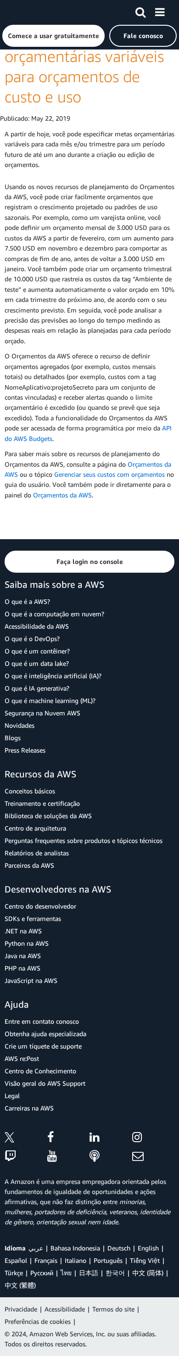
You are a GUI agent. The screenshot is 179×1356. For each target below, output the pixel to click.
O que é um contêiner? (37, 651)
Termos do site (113, 1309)
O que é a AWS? (27, 601)
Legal (12, 1095)
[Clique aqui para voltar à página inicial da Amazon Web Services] (23, 11)
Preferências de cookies (38, 1321)
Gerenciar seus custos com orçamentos (109, 474)
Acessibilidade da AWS (37, 626)
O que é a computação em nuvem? (54, 614)
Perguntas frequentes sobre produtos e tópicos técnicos (83, 840)
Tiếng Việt (145, 1260)
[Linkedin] (111, 1139)
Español (16, 1260)
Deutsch (118, 1248)
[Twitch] (26, 1156)
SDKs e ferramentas (33, 918)
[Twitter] (26, 1139)
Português (108, 1260)
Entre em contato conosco (42, 1021)
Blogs (13, 738)
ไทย (66, 1273)
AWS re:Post (22, 1058)
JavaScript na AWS (31, 980)
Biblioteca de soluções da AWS (48, 816)
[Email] (153, 1156)
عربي (35, 1248)
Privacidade (21, 1309)
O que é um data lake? (37, 663)
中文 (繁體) (20, 1285)
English (148, 1248)
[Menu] (159, 10)
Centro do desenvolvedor (40, 906)
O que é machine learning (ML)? (50, 700)
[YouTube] (68, 1156)
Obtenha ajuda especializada (45, 1034)
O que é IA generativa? (37, 688)
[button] (53, 36)
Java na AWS (23, 956)
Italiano (75, 1260)
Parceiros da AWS (29, 865)
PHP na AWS (22, 968)
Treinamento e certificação (42, 803)
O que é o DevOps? (32, 638)
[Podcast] (111, 1156)
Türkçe (14, 1273)
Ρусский (41, 1273)
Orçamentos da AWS (62, 495)
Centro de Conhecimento (40, 1071)
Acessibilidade (65, 1309)
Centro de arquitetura (35, 828)
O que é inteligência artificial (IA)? (53, 676)
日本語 (88, 1273)
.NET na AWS (23, 931)
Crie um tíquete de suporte (43, 1046)
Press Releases (25, 750)
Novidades (19, 725)
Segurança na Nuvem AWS (42, 713)
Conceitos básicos (30, 791)
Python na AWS (27, 943)
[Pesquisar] (140, 10)
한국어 (115, 1273)
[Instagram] (153, 1139)
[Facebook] (68, 1139)
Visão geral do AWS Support (45, 1083)
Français (45, 1260)
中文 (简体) (147, 1273)
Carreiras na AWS (29, 1108)
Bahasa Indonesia (75, 1248)
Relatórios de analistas (37, 853)
